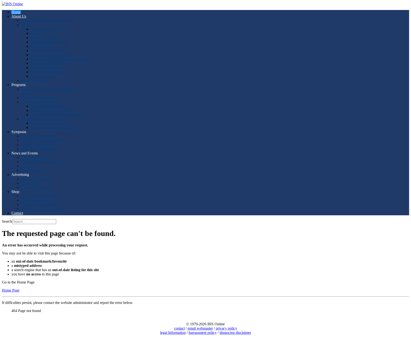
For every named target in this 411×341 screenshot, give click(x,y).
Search (7, 221)
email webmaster (200, 328)
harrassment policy (203, 333)
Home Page (11, 290)
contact (179, 328)
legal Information (173, 333)
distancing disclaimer (235, 333)
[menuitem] (16, 12)
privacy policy (226, 328)
